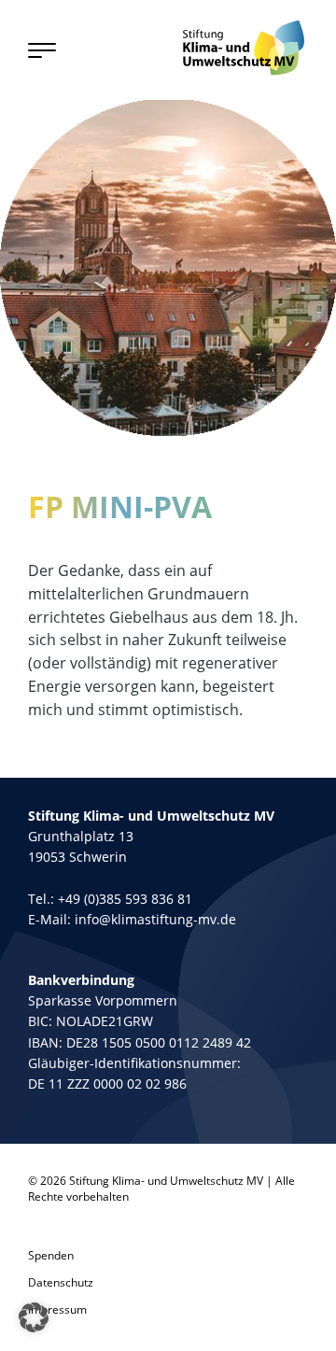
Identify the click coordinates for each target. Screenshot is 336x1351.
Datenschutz (60, 1282)
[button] (33, 1317)
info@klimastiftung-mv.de (155, 919)
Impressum (57, 1309)
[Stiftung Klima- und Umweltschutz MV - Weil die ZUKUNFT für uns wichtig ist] (243, 48)
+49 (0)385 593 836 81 (125, 899)
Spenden (51, 1255)
